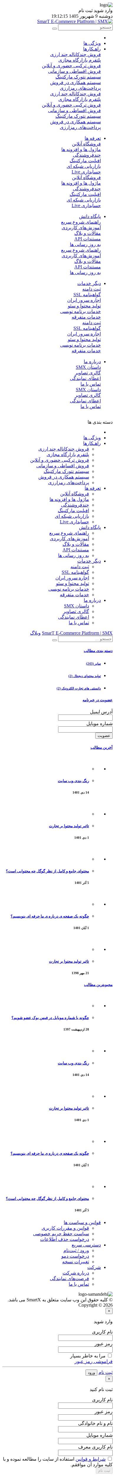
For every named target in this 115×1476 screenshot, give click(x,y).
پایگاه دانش (90, 216)
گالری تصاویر (88, 372)
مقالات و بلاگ (87, 233)
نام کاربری (102, 1331)
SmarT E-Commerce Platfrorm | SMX (77, 632)
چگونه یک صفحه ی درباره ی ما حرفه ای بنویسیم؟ (50, 916)
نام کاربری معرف (95, 1446)
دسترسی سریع (86, 1244)
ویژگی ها (92, 43)
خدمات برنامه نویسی (80, 311)
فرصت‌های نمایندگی (69, 1278)
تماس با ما (90, 383)
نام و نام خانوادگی (95, 1423)
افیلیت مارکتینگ (85, 160)
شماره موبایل (99, 723)
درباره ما (92, 361)
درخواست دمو (75, 1256)
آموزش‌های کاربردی (81, 227)
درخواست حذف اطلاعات (64, 1239)
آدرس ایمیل (101, 711)
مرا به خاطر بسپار (88, 1355)
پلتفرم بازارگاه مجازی (79, 60)
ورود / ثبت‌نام (76, 1250)
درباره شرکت (76, 1272)
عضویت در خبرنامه (98, 700)
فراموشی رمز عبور (94, 1361)
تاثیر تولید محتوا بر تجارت (69, 826)
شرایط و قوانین (90, 1459)
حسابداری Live (86, 171)
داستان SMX (88, 367)
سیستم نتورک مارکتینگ (78, 76)
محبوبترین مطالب (98, 984)
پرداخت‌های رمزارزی (80, 88)
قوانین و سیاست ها (82, 1222)
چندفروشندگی (87, 155)
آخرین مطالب (102, 747)
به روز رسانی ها (85, 244)
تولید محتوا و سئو (84, 305)
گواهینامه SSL (87, 294)
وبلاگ (35, 632)
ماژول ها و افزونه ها (81, 149)
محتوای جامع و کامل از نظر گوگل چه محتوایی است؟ (47, 871)
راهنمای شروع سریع (81, 222)
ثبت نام (105, 1372)
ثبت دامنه (91, 288)
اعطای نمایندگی (85, 378)
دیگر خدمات (89, 283)
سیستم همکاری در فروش (75, 82)
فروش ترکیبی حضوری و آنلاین (71, 65)
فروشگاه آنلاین (86, 143)
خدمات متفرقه (86, 317)
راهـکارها (92, 48)
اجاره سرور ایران (84, 300)
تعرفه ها (93, 138)
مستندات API (87, 238)
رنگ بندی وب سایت (73, 781)
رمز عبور (104, 1343)
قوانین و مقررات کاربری (65, 1228)
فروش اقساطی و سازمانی (74, 71)
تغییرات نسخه (75, 1261)
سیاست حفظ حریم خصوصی (61, 1233)
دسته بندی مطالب (98, 650)
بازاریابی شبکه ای (84, 166)
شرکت (94, 1267)
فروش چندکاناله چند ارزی (75, 54)
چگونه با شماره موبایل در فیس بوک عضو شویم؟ (50, 1017)
